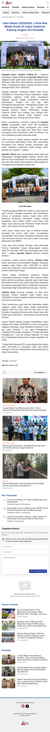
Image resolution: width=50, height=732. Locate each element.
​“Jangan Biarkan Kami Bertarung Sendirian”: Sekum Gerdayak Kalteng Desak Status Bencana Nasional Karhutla (25, 409)
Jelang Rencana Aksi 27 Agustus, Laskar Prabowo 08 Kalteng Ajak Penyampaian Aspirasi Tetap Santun (27, 517)
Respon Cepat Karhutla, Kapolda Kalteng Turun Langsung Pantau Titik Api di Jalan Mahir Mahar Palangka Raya (32, 681)
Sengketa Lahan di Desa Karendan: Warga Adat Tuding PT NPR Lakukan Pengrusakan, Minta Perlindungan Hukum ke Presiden (32, 624)
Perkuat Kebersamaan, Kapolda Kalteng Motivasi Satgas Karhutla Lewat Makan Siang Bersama (23, 484)
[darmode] (47, 2)
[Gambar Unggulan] (25, 68)
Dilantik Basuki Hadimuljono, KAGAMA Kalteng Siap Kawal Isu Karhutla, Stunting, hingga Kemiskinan (24, 446)
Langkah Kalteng (8, 17)
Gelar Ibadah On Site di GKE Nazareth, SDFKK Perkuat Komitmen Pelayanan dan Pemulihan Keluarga (27, 509)
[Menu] (2, 2)
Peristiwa (20, 17)
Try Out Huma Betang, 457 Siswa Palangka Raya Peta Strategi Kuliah (27, 500)
